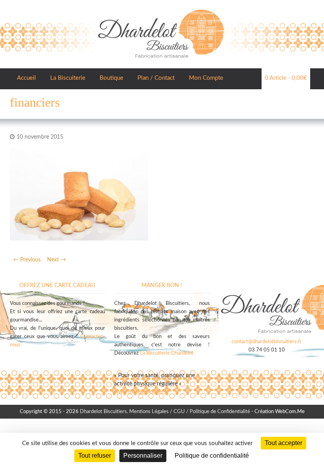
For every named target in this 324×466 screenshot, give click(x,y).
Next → (56, 260)
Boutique (111, 78)
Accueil (26, 78)
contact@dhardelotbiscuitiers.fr (267, 341)
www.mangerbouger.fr (141, 392)
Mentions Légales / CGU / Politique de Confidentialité (189, 411)
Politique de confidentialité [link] (212, 455)
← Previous (27, 260)
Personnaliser (142, 455)
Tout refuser (94, 455)
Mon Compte (206, 78)
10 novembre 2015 (40, 137)
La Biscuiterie (67, 78)
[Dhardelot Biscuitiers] (161, 8)
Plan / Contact (156, 78)
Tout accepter (283, 443)
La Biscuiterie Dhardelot (167, 353)
